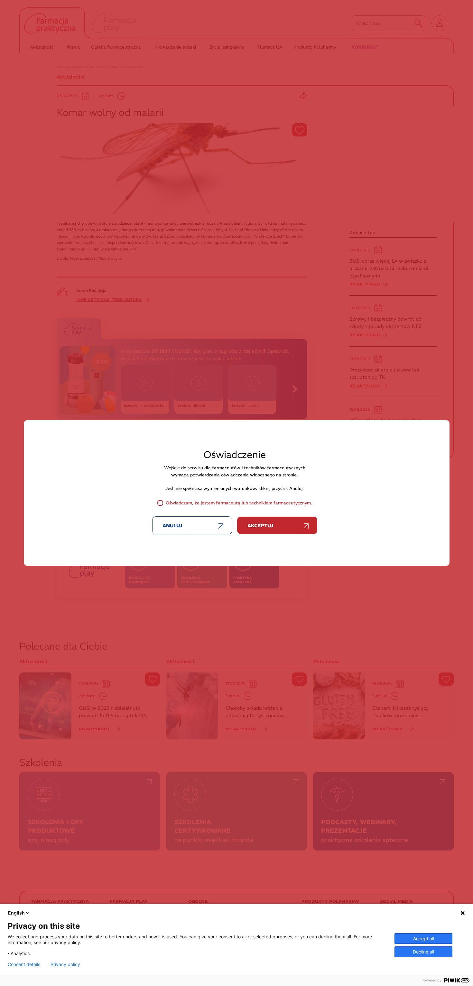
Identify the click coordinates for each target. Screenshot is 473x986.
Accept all (423, 938)
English (16, 913)
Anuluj (172, 525)
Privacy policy (65, 964)
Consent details (24, 964)
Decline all (423, 951)
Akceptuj (260, 525)
